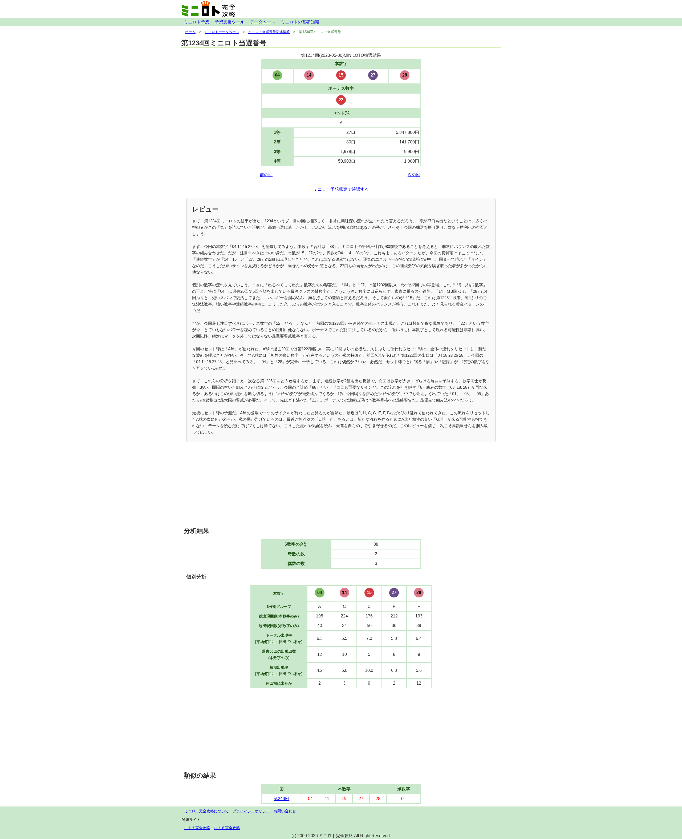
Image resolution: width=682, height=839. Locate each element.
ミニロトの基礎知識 (300, 22)
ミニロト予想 (196, 22)
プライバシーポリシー (251, 811)
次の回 (414, 174)
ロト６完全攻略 (227, 828)
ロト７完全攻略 (197, 828)
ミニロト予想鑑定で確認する (341, 189)
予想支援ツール (230, 22)
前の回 (266, 174)
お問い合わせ (285, 811)
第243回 (281, 798)
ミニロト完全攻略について (206, 811)
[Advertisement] (341, 485)
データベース (262, 22)
